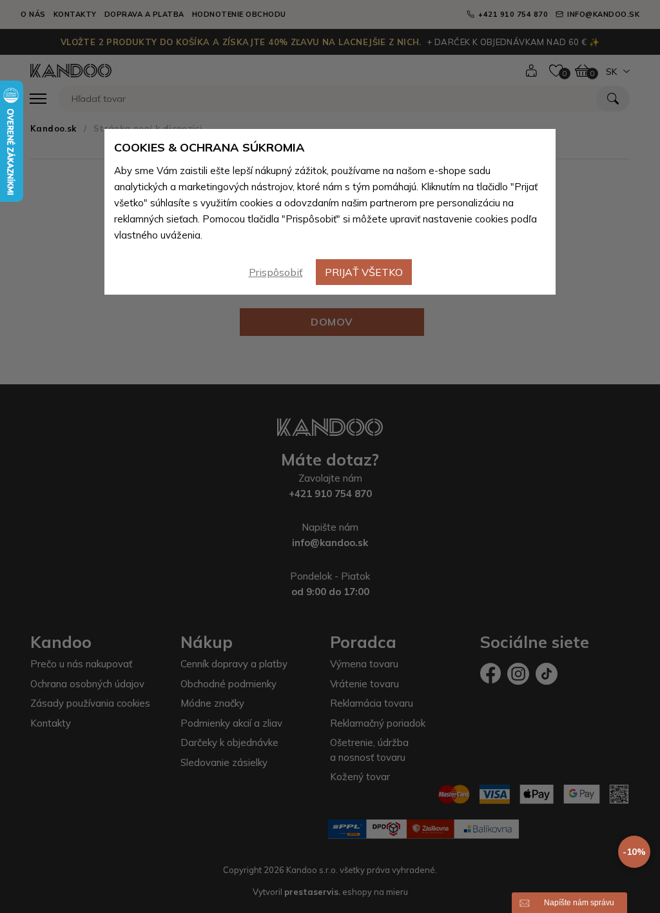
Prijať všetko (364, 272)
